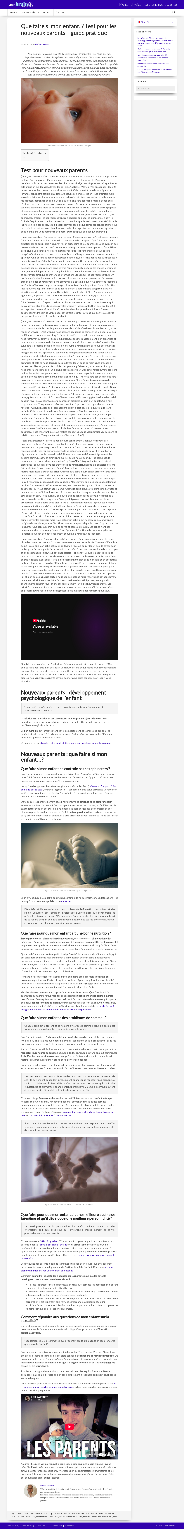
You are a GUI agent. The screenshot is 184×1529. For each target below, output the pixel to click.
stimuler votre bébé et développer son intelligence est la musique (74, 742)
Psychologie (107, 1517)
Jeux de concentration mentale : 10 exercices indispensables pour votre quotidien (153, 57)
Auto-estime (58, 1513)
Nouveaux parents (67, 1517)
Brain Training (28, 1526)
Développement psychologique (85, 1513)
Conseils (68, 1513)
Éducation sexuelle (107, 1513)
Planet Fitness (71, 1526)
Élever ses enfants (20, 1517)
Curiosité (27, 1513)
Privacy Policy (13, 1526)
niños (50, 1517)
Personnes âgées (30, 12)
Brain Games (42, 1526)
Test (115, 1517)
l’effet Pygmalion (49, 1241)
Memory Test (56, 1526)
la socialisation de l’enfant (53, 1244)
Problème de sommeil (92, 1517)
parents (79, 1517)
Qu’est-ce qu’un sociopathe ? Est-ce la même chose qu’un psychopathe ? (154, 50)
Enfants (47, 12)
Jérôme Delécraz (43, 44)
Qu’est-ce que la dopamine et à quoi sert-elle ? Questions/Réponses (155, 70)
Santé (45, 1513)
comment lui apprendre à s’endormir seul (50, 1115)
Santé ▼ (14, 12)
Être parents (62, 12)
